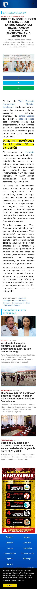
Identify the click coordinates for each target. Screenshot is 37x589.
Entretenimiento (27, 553)
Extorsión (6, 303)
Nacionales (27, 548)
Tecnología (27, 559)
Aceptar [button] (9, 585)
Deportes (9, 559)
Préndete (29, 152)
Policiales (9, 537)
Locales (10, 548)
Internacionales (10, 553)
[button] (33, 4)
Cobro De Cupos (19, 300)
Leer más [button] (21, 580)
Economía (10, 543)
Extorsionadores (18, 303)
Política (27, 537)
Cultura (10, 564)
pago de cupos (26, 119)
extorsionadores (26, 116)
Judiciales (27, 543)
